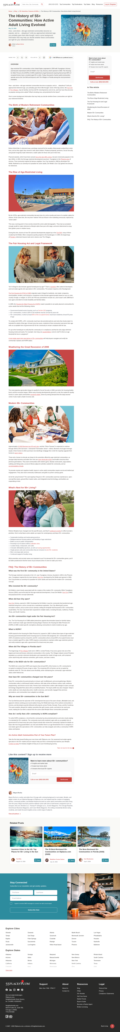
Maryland (53, 954)
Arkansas (9, 960)
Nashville (97, 941)
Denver (74, 938)
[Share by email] (26, 57)
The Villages (14, 90)
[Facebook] (7, 990)
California (9, 963)
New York (75, 960)
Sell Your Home (82, 996)
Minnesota (53, 963)
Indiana (30, 963)
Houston (96, 938)
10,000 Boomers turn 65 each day (28, 446)
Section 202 (42, 310)
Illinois (30, 960)
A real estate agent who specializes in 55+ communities (26, 338)
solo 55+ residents (52, 550)
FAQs (79, 991)
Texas (95, 963)
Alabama (8, 954)
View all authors (14, 814)
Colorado (8, 966)
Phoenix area (65, 159)
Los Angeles (31, 944)
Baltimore (97, 944)
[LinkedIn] (10, 990)
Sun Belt (59, 232)
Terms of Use (103, 988)
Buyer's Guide (81, 1001)
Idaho (29, 957)
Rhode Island (98, 954)
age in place (18, 453)
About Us (65, 988)
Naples (8, 938)
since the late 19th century (44, 157)
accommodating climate (16, 466)
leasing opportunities (43, 548)
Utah (95, 966)
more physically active (45, 459)
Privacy (101, 991)
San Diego (31, 935)
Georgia (30, 954)
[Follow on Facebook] (39, 57)
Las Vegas (97, 932)
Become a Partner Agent (84, 1004)
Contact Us (65, 991)
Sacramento (31, 941)
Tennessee (97, 960)
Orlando (8, 932)
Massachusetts (54, 957)
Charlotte (52, 938)
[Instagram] (14, 990)
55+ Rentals (81, 993)
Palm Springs (32, 938)
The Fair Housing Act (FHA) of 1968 (20, 293)
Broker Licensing (82, 1007)
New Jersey (75, 954)
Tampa (8, 935)
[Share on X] (22, 57)
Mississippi (53, 966)
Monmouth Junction (78, 935)
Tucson (74, 941)
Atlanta (52, 932)
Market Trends (81, 999)
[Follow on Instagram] (44, 57)
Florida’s (13, 237)
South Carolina (98, 957)
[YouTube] (18, 990)
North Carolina (76, 963)
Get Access (64, 779)
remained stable (35, 394)
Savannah (53, 935)
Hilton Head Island (55, 944)
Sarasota (30, 932)
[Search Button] (42, 4)
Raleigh (52, 941)
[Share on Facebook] (18, 57)
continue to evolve (55, 531)
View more (9, 970)
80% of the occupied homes (40, 314)
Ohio (73, 966)
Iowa (29, 966)
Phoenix (74, 944)
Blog (78, 988)
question (53, 286)
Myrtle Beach (76, 932)
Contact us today (14, 744)
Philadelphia (98, 935)
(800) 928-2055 (53, 4)
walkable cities (35, 543)
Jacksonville (9, 944)
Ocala (7, 941)
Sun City (70, 87)
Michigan (52, 960)
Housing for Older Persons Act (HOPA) (28, 304)
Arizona (8, 957)
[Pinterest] (22, 990)
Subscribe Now (33, 910)
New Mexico (75, 957)
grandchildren (47, 332)
